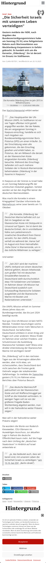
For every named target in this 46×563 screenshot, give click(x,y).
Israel (10, 501)
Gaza (4, 501)
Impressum (37, 560)
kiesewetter (18, 501)
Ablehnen (23, 548)
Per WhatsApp (22, 492)
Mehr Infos (35, 105)
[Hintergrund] (13, 3)
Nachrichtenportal (16, 110)
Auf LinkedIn (9, 492)
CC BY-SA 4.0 (27, 105)
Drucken (8, 478)
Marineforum (8, 204)
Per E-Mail (34, 492)
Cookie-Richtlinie (10, 560)
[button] (42, 515)
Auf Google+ (31, 488)
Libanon (27, 501)
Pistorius (35, 501)
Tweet (7, 488)
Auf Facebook (17, 488)
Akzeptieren (23, 542)
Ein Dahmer (14, 105)
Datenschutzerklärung (24, 560)
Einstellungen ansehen (23, 555)
